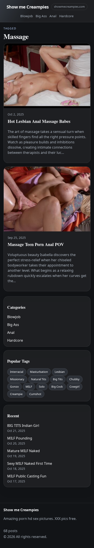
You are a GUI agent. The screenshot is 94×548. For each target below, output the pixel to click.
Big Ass (41, 16)
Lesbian (60, 372)
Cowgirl (74, 387)
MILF (29, 387)
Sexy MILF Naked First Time (29, 463)
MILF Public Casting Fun (26, 476)
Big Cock (57, 387)
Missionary (17, 379)
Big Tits (58, 379)
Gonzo (14, 387)
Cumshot (35, 394)
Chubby (74, 379)
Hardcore (66, 16)
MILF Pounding (19, 438)
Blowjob (26, 16)
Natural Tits (38, 379)
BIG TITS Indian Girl (23, 425)
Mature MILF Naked (23, 450)
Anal (52, 16)
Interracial (16, 372)
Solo (42, 387)
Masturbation (39, 372)
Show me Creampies (28, 7)
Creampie (16, 394)
